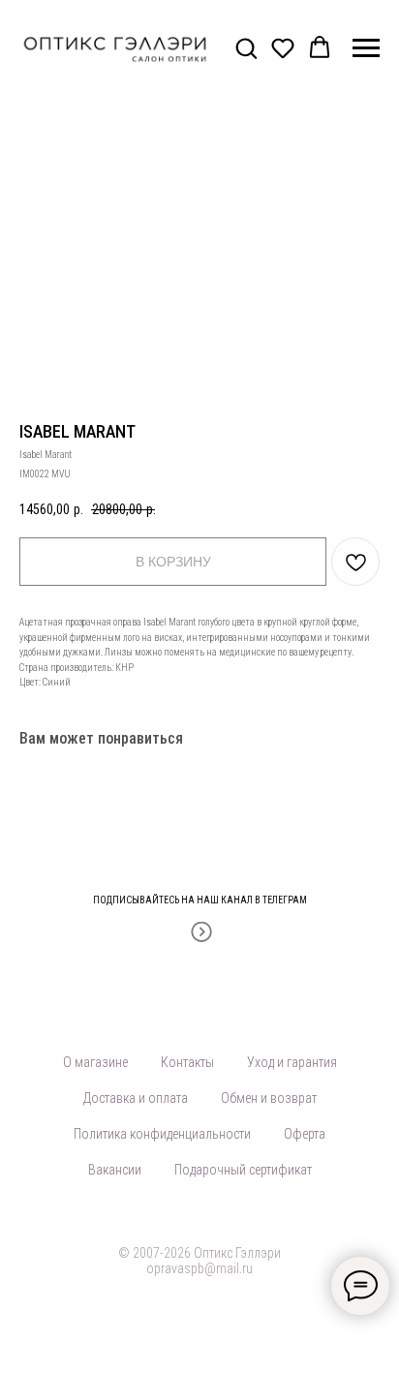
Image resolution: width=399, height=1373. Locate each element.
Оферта (304, 1134)
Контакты (187, 1062)
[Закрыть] (378, 887)
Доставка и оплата (135, 1098)
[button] (246, 47)
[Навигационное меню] (366, 48)
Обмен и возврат (269, 1098)
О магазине (95, 1062)
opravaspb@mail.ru (199, 1268)
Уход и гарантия (292, 1062)
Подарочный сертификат (243, 1169)
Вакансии (114, 1169)
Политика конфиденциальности (162, 1134)
